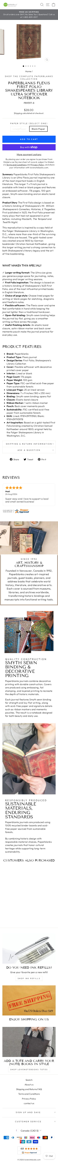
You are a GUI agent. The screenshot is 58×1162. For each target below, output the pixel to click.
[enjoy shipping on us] (29, 1000)
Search (29, 1080)
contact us (29, 1103)
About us (29, 1084)
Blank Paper (38, 128)
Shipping (18, 113)
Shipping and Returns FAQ (29, 1089)
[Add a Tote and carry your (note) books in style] (29, 1042)
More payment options (29, 154)
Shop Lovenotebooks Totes (29, 1069)
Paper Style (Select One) (29, 123)
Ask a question (29, 450)
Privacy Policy (29, 1098)
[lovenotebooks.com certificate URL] (29, 511)
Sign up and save (28, 1112)
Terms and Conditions (29, 1094)
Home (28, 71)
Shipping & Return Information (29, 444)
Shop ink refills (29, 978)
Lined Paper (19, 128)
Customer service (28, 1121)
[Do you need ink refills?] (29, 949)
